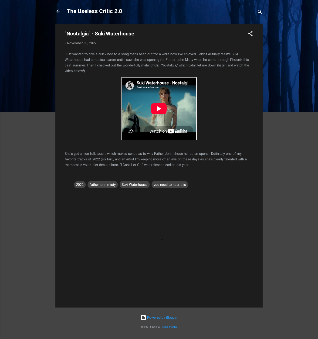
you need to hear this (170, 185)
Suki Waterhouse (135, 185)
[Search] (260, 13)
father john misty (103, 185)
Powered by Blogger (162, 317)
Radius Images (169, 326)
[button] (250, 34)
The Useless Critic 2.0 (94, 11)
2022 (80, 185)
